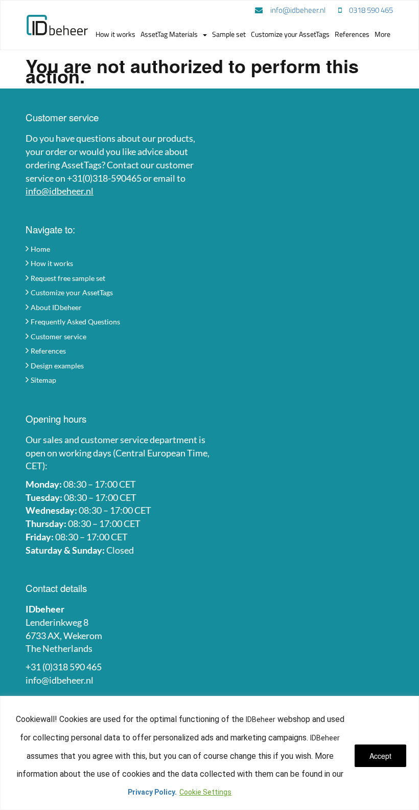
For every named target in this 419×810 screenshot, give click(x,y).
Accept (380, 756)
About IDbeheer (56, 307)
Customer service (58, 336)
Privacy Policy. (152, 792)
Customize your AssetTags (72, 292)
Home (40, 249)
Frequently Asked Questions (75, 321)
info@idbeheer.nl (60, 190)
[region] (209, 753)
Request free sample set (68, 278)
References (48, 350)
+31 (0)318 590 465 (64, 666)
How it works (52, 263)
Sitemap (43, 380)
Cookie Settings (205, 792)
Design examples (57, 365)
